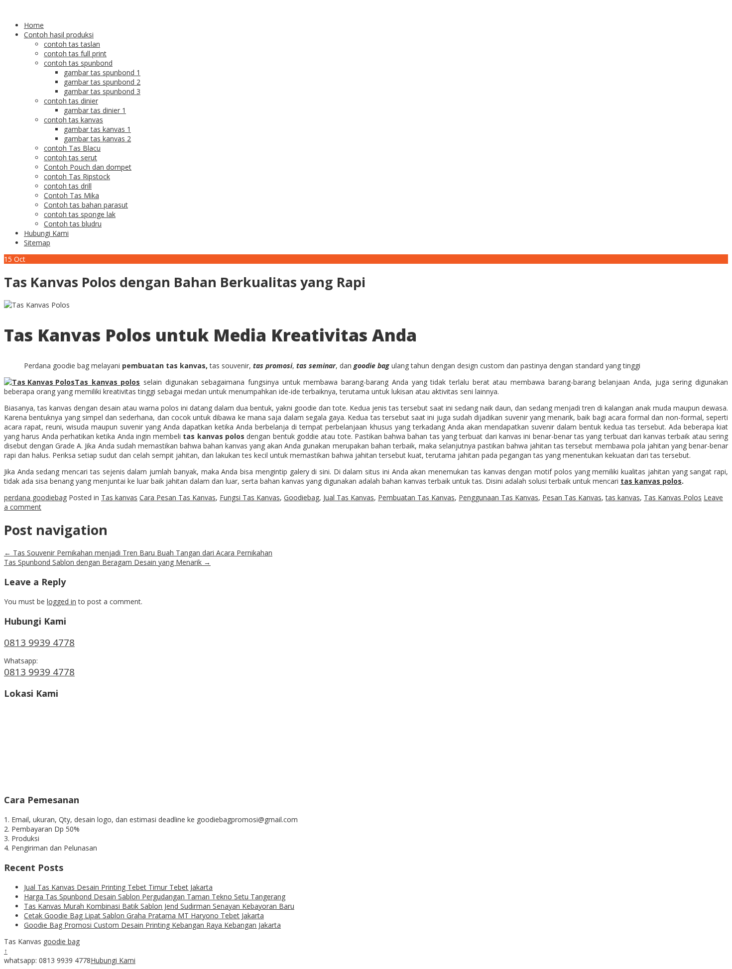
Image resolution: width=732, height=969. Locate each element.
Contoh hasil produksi (59, 34)
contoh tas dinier (71, 101)
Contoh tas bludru (73, 223)
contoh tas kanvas (73, 119)
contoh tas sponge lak (80, 214)
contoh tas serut (70, 157)
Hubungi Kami (46, 233)
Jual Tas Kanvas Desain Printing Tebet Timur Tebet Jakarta (118, 887)
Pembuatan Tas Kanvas (416, 497)
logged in (61, 601)
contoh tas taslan (72, 44)
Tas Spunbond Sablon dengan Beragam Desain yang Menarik (107, 562)
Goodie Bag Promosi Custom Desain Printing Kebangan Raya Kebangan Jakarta (152, 925)
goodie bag (61, 941)
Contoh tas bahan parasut (86, 205)
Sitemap (37, 242)
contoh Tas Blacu (72, 148)
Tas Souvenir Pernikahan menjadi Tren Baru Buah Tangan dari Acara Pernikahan (138, 552)
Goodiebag (301, 497)
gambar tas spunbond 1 (102, 72)
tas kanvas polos (651, 481)
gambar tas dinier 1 (95, 110)
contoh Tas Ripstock (77, 176)
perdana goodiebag (35, 497)
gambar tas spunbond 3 (102, 91)
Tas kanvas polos (107, 382)
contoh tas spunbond (78, 63)
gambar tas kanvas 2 (97, 138)
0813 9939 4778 (39, 642)
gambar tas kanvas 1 (97, 129)
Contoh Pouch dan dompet (87, 167)
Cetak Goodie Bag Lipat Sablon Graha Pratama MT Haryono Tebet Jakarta (144, 915)
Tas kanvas (119, 497)
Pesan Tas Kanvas (572, 497)
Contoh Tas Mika (71, 195)
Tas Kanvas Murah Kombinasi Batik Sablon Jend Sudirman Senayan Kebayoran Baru (159, 906)
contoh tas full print (75, 53)
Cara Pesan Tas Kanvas (177, 497)
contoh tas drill (68, 186)
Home (34, 25)
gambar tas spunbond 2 (102, 82)
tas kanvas (623, 497)
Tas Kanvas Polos (673, 497)
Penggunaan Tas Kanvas (498, 497)
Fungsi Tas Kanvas (250, 497)
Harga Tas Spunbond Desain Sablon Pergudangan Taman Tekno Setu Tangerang (154, 896)
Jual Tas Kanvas (348, 497)
